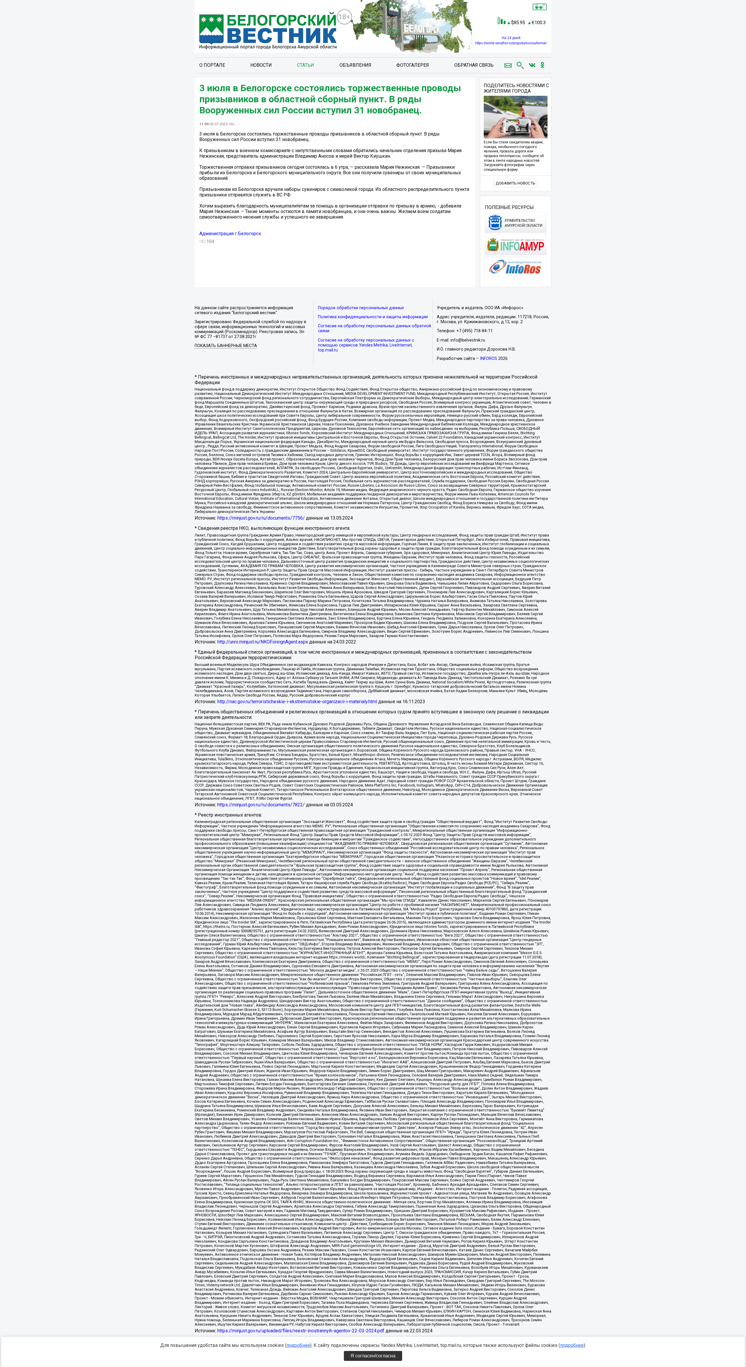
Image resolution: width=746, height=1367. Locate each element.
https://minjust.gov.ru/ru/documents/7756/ (261, 518)
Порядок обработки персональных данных (361, 307)
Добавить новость (515, 183)
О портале (212, 65)
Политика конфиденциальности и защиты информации (373, 316)
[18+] (268, 31)
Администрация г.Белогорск (230, 233)
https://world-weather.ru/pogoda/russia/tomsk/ (511, 43)
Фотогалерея (412, 65)
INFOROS (488, 358)
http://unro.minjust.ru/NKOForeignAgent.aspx (262, 642)
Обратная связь (474, 65)
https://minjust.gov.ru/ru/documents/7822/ (261, 804)
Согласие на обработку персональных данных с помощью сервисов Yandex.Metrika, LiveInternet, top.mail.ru (366, 345)
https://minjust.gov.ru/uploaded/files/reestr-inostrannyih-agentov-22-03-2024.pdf (300, 1330)
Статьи (305, 65)
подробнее (298, 1345)
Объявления (355, 65)
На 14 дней (511, 38)
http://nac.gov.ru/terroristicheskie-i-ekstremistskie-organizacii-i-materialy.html (297, 701)
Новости (261, 65)
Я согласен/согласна (373, 1355)
